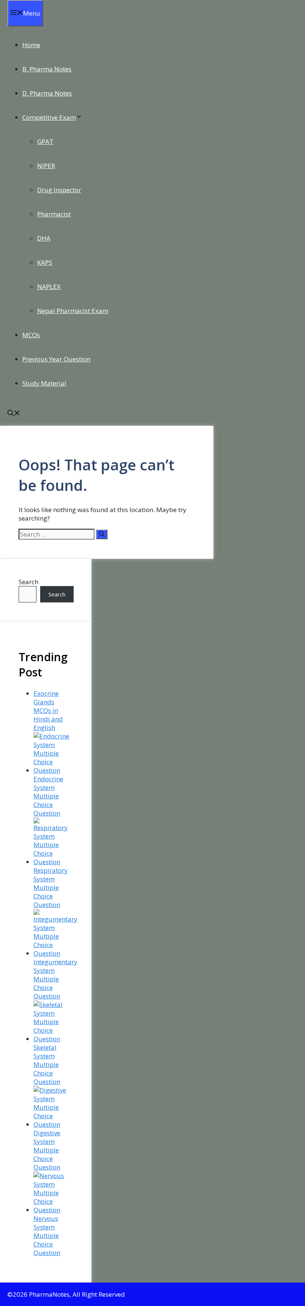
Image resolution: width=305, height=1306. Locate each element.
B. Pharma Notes (46, 69)
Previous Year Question (56, 359)
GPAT (45, 141)
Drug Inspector (59, 190)
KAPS (44, 262)
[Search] (101, 534)
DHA (44, 238)
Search (28, 582)
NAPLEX (49, 286)
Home (31, 45)
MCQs (31, 335)
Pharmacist (54, 214)
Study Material (44, 383)
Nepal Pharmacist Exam (72, 310)
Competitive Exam (49, 117)
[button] (13, 413)
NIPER (46, 165)
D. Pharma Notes (47, 93)
